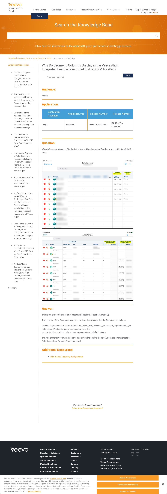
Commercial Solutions (50, 468)
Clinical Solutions (48, 449)
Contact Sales (106, 449)
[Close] (163, 484)
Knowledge (56, 10)
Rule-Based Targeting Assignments (66, 356)
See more (12, 288)
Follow (128, 75)
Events (73, 460)
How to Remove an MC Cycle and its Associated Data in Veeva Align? (24, 182)
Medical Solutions (48, 464)
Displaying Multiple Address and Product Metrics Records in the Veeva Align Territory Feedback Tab (24, 100)
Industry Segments (49, 471)
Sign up (155, 12)
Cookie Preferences (128, 478)
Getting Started (39, 10)
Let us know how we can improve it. (87, 408)
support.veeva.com (58, 479)
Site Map (74, 468)
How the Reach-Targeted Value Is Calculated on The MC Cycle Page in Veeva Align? (23, 140)
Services (74, 449)
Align (49, 58)
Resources (75, 457)
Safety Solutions (48, 460)
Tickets (129, 10)
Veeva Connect (113, 10)
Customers (75, 453)
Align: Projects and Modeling (64, 58)
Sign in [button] (39, 16)
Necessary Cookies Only (128, 485)
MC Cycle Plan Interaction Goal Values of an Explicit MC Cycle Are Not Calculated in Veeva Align (24, 251)
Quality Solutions (48, 457)
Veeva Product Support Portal (19, 58)
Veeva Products (38, 58)
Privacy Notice (34, 491)
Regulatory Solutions (50, 453)
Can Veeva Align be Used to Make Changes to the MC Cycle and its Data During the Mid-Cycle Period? (23, 80)
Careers (74, 464)
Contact (74, 471)
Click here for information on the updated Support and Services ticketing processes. (83, 46)
